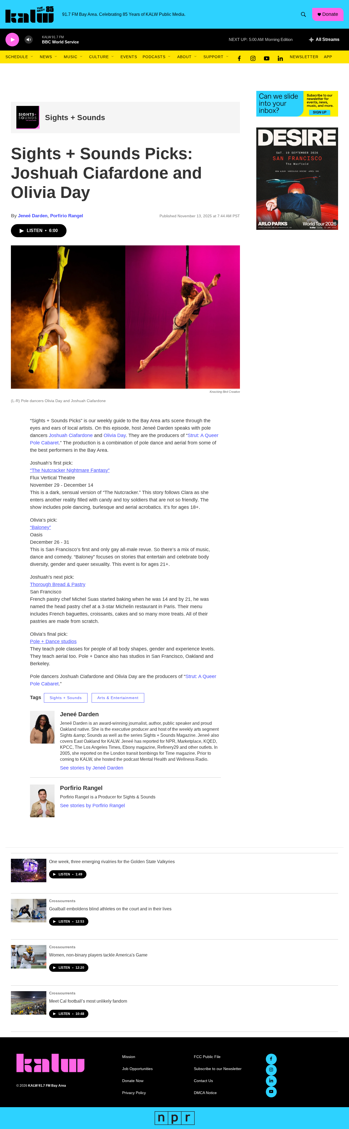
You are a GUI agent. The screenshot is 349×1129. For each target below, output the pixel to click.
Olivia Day (115, 435)
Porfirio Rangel (66, 215)
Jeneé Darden (32, 215)
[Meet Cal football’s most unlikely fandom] (28, 1003)
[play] (12, 40)
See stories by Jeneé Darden (91, 768)
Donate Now (132, 1081)
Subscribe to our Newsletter (218, 1069)
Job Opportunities (137, 1069)
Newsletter (304, 57)
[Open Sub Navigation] (32, 57)
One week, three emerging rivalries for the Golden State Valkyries (112, 861)
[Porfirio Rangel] (42, 801)
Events (129, 57)
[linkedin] (280, 57)
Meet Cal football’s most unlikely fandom (88, 1001)
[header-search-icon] (303, 14)
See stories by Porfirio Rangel (92, 805)
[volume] (28, 40)
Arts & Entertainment (118, 698)
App (328, 57)
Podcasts (154, 57)
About (184, 57)
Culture (99, 57)
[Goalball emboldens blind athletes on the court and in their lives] (28, 910)
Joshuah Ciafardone (71, 435)
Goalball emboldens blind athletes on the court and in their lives (110, 909)
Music (70, 57)
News (46, 57)
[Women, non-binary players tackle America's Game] (28, 956)
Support (213, 57)
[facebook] (239, 57)
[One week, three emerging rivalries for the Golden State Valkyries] (28, 870)
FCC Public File (207, 1057)
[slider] (37, 39)
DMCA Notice (205, 1093)
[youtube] (267, 57)
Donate (330, 14)
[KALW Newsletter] (297, 104)
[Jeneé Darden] (42, 727)
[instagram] (253, 57)
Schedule (16, 57)
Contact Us (203, 1081)
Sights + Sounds (75, 117)
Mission (128, 1057)
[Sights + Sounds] (28, 117)
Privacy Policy (134, 1093)
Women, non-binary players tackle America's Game (98, 955)
